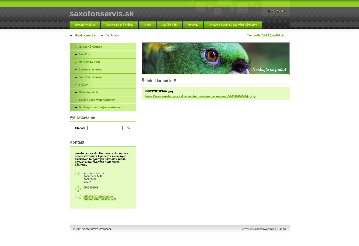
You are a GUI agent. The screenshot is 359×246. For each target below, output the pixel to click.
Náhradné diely (88, 92)
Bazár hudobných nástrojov (97, 99)
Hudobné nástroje (90, 46)
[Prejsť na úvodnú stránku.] (268, 11)
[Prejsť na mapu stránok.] (273, 11)
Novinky (193, 24)
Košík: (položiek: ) (269, 35)
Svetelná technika (90, 77)
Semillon (84, 54)
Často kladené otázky (119, 24)
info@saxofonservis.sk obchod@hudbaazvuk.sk (100, 197)
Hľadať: (80, 128)
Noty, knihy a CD (89, 61)
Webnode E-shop (275, 228)
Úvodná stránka (85, 24)
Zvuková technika (90, 69)
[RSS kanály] (283, 11)
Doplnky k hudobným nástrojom (100, 107)
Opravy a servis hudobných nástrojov (233, 24)
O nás (147, 24)
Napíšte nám (169, 24)
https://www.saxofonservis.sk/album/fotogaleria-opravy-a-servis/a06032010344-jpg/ (198, 96)
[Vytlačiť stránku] (278, 11)
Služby (83, 84)
